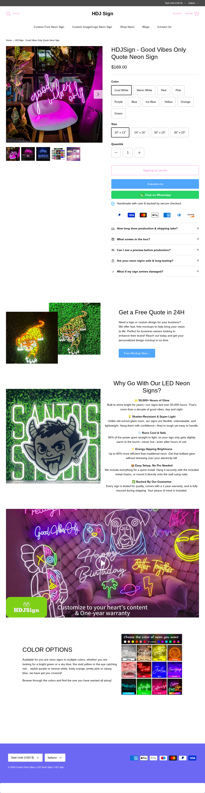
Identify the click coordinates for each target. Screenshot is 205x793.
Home (9, 40)
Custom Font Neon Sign (49, 26)
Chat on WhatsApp (157, 195)
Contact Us (164, 26)
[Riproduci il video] (102, 563)
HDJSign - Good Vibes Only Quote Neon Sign (37, 40)
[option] (54, 94)
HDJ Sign (59, 767)
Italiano (191, 3)
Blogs (145, 26)
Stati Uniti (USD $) (174, 3)
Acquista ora (155, 184)
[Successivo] (98, 94)
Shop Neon (127, 26)
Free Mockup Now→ (137, 353)
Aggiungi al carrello (155, 170)
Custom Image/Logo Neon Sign (92, 26)
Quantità (117, 144)
